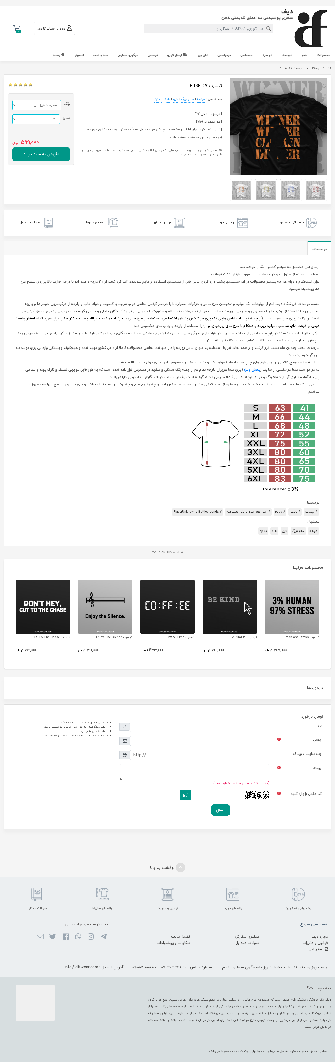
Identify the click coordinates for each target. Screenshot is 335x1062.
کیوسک (287, 55)
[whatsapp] (78, 937)
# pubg (280, 512)
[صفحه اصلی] (329, 68)
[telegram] (103, 937)
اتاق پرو (203, 55)
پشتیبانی (317, 949)
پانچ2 (315, 68)
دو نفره (267, 55)
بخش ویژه (251, 369)
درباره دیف (319, 936)
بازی (175, 99)
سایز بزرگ (187, 99)
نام (319, 725)
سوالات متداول (247, 942)
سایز (66, 118)
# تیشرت (311, 512)
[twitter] (52, 937)
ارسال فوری (175, 55)
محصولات (323, 55)
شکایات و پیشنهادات (173, 942)
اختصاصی (246, 55)
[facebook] (65, 937)
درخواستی (224, 55)
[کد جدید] (185, 795)
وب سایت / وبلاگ (307, 753)
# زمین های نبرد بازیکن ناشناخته (248, 512)
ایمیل (317, 739)
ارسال (220, 810)
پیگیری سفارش (128, 55)
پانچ (304, 55)
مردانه (201, 99)
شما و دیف (100, 55)
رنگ (67, 103)
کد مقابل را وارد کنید (306, 793)
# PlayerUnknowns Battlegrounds (198, 512)
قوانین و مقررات (315, 942)
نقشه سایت (180, 936)
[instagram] (90, 937)
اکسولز (79, 55)
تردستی (153, 55)
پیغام (317, 767)
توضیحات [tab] (319, 248)
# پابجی (295, 512)
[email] (40, 937)
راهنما (57, 55)
